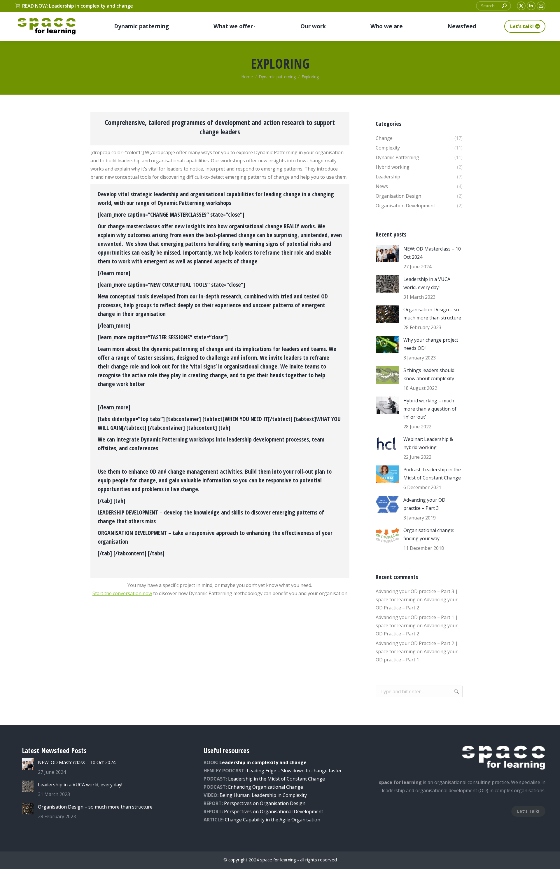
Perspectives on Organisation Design (264, 803)
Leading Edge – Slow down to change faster (294, 770)
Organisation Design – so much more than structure (432, 313)
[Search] (504, 6)
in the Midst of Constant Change (289, 779)
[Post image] (387, 253)
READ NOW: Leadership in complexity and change (77, 6)
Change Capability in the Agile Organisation (272, 819)
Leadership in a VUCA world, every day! (426, 283)
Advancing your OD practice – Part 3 (424, 504)
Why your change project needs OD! (430, 344)
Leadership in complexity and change (263, 762)
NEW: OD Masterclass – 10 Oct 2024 (432, 253)
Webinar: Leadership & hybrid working (428, 443)
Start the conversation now (122, 593)
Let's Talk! (528, 811)
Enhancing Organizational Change (265, 787)
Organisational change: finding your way (428, 534)
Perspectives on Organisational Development (273, 811)
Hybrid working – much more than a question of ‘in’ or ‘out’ (429, 408)
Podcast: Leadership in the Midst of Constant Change (432, 473)
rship (247, 779)
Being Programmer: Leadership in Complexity (263, 795)
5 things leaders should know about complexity (428, 374)
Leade (234, 779)
